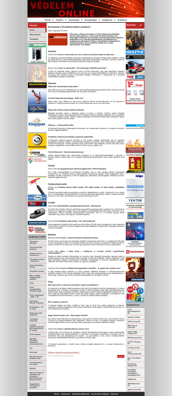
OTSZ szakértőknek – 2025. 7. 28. (37, 296)
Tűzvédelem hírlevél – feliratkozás (37, 260)
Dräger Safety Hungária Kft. (132, 332)
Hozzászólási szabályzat (100, 394)
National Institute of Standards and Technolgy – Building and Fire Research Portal (37, 376)
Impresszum (65, 394)
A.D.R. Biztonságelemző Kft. (134, 311)
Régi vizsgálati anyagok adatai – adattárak (36, 277)
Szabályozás (107, 20)
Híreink (48, 20)
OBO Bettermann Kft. (134, 384)
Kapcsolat (114, 394)
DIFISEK (33, 368)
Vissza (121, 356)
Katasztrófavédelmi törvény (36, 266)
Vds (31, 348)
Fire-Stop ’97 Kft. (134, 348)
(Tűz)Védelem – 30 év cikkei (36, 308)
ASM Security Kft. (134, 321)
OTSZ (32, 283)
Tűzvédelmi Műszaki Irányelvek (36, 302)
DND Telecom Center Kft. (132, 326)
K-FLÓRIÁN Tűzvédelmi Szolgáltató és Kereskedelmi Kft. (134, 372)
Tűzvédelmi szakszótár (34, 320)
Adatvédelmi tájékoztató (80, 394)
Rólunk (56, 394)
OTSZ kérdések (35, 334)
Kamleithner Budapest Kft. (132, 365)
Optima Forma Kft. (134, 389)
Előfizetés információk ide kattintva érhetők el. (64, 352)
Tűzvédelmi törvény (37, 271)
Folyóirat (59, 20)
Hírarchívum (35, 35)
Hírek (32, 30)
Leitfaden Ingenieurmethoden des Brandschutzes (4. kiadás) (37, 327)
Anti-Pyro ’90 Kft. (134, 317)
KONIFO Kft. (132, 379)
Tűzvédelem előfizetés (34, 242)
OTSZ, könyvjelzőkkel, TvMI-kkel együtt (35, 289)
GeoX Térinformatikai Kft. (134, 353)
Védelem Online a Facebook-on (36, 254)
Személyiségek (91, 20)
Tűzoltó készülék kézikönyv (36, 248)
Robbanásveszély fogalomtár (36, 314)
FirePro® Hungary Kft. (134, 343)
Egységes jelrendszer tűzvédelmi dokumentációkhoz (36, 341)
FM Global (33, 352)
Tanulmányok (73, 20)
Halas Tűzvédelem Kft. (134, 359)
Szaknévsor (122, 20)
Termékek (34, 39)
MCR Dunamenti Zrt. (135, 338)
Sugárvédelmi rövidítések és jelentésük (35, 385)
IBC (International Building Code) (36, 357)
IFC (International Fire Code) (36, 363)
